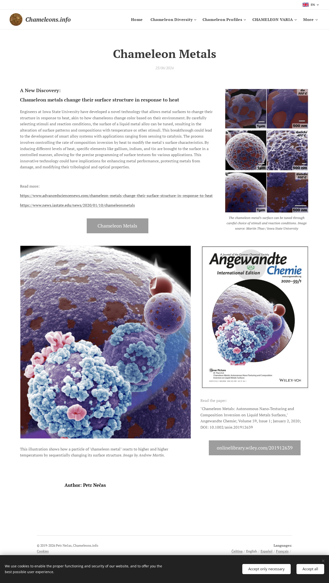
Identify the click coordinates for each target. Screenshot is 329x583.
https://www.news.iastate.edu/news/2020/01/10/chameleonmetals (77, 205)
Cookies (43, 551)
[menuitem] (138, 19)
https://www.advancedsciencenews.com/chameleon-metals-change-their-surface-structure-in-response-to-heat (116, 195)
